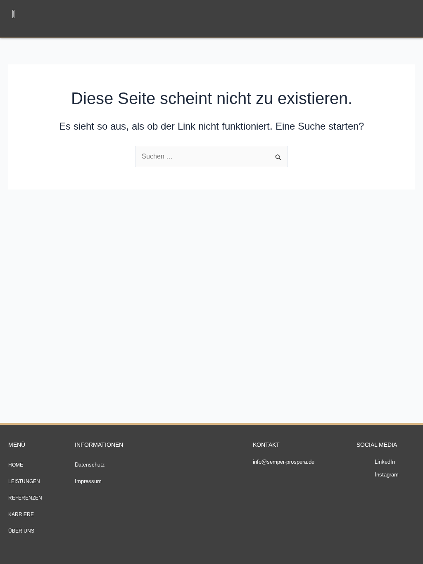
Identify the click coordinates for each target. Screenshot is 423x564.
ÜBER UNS (21, 531)
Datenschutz (90, 465)
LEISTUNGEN (24, 481)
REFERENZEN (25, 498)
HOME (15, 465)
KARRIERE (21, 514)
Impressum (88, 481)
